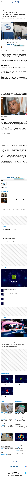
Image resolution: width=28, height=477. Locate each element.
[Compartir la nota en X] (10, 44)
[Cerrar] (23, 45)
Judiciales (6, 187)
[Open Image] (2, 23)
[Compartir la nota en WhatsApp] (11, 44)
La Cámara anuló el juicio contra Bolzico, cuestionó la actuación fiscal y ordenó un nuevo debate (14, 234)
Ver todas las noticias (4, 242)
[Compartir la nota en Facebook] (8, 44)
